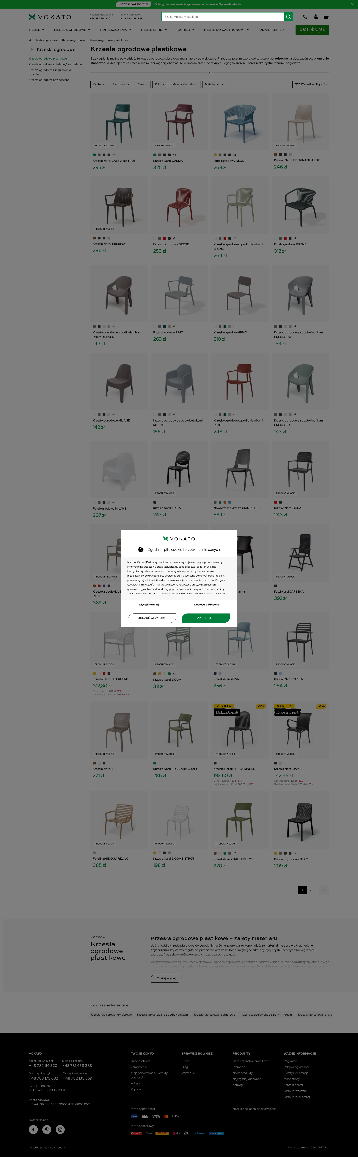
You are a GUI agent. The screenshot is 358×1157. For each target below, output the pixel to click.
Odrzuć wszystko (152, 618)
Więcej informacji (149, 604)
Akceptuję (205, 618)
